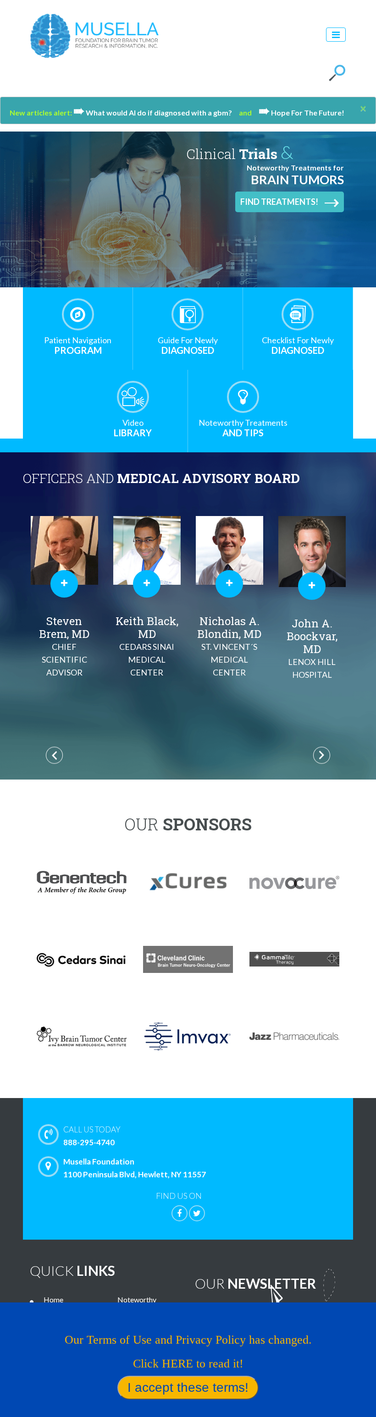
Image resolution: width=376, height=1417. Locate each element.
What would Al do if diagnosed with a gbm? (156, 112)
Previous (54, 755)
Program (77, 345)
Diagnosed (188, 345)
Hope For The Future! (301, 112)
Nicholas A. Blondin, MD (229, 645)
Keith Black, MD (147, 645)
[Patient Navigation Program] (78, 314)
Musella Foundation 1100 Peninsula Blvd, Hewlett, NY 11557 (134, 1168)
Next (321, 755)
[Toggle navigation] (336, 34)
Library (133, 427)
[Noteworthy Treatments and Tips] (243, 397)
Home (53, 1299)
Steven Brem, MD (64, 645)
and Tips (243, 427)
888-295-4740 (92, 1136)
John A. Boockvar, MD (312, 648)
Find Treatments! (279, 202)
